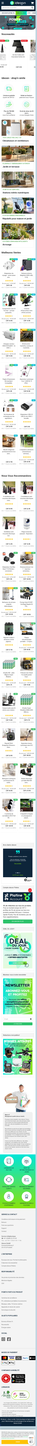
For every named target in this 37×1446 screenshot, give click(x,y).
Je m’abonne (18, 1024)
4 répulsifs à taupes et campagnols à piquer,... (27, 816)
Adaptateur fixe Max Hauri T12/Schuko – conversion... (8, 569)
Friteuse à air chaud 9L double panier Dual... (27, 675)
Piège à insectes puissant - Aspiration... (26, 532)
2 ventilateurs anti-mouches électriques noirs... (26, 498)
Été (29, 13)
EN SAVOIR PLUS (18, 921)
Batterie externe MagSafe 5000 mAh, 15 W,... (26, 275)
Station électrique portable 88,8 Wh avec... (26, 780)
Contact (3, 1231)
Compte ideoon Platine (8, 1266)
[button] (3, 57)
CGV (2, 1283)
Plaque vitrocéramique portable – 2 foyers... (26, 639)
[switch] (31, 1442)
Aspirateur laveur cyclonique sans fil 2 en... (26, 745)
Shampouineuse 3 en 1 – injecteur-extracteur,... (26, 569)
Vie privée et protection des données (12, 1277)
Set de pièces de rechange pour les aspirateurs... (8, 416)
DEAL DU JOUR (21, 13)
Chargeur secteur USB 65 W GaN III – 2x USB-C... (8, 346)
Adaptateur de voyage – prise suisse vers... (8, 275)
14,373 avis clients (17, 875)
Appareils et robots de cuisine (10, 1307)
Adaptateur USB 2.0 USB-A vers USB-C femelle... (26, 416)
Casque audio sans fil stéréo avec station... (8, 709)
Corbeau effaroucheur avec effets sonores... (26, 310)
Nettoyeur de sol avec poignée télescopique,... (9, 604)
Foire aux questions (7, 1225)
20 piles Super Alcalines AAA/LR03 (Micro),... (26, 710)
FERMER (18, 1442)
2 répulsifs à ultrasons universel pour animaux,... (26, 451)
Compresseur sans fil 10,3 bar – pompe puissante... (8, 310)
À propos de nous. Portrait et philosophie (14, 1260)
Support (4, 1228)
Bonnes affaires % (7, 1321)
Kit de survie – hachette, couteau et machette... (26, 346)
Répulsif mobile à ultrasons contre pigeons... (8, 639)
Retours (3, 1222)
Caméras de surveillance (9, 1298)
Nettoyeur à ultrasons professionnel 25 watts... (9, 780)
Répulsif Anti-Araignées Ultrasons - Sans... (9, 745)
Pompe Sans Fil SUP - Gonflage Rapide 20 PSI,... (26, 604)
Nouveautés (5, 1324)
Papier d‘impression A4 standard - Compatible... (9, 381)
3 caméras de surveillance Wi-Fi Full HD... (8, 816)
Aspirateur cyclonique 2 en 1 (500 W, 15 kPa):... (26, 381)
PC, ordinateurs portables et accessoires (14, 1301)
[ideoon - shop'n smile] (18, 2)
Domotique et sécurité (8, 1310)
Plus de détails (17, 863)
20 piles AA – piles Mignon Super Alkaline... (9, 675)
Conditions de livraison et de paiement (13, 1219)
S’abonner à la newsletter (9, 1263)
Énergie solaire (6, 1327)
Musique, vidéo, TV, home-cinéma (11, 1304)
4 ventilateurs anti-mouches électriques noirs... (8, 498)
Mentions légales (6, 1280)
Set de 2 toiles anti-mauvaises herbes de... (18, 56)
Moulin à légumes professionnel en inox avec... (8, 451)
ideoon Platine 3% (8, 13)
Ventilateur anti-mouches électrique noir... (9, 533)
